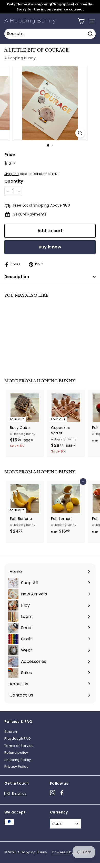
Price (9, 154)
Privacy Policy (16, 766)
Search (10, 731)
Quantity (13, 181)
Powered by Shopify (69, 852)
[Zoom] (80, 133)
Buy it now (50, 247)
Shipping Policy (17, 759)
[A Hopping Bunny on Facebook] (62, 792)
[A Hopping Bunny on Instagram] (52, 792)
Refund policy (16, 752)
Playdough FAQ (17, 738)
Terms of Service (19, 745)
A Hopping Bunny (20, 58)
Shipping (11, 174)
